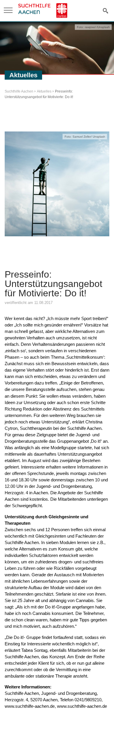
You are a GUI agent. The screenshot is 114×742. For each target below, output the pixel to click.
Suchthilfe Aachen (19, 91)
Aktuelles (44, 91)
